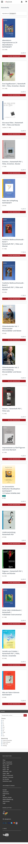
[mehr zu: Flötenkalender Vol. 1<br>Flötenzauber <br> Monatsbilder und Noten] (8, 323)
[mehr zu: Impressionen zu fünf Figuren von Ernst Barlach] (8, 444)
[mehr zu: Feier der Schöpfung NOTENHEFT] (8, 197)
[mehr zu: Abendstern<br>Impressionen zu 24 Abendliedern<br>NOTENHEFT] (8, 37)
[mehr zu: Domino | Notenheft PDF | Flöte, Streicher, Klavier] (8, 158)
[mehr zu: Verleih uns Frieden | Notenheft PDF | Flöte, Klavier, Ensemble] (8, 648)
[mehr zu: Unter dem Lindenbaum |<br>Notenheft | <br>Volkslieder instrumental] (8, 607)
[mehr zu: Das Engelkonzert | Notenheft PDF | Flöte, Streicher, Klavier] (8, 80)
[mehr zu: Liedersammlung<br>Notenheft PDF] (8, 529)
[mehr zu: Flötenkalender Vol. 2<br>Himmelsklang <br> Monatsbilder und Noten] (8, 364)
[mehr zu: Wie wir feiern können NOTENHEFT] (8, 689)
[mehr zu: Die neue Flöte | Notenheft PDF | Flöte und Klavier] (8, 119)
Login (4, 803)
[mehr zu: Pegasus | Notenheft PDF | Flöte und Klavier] (8, 568)
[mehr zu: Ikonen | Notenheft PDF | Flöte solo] (8, 405)
